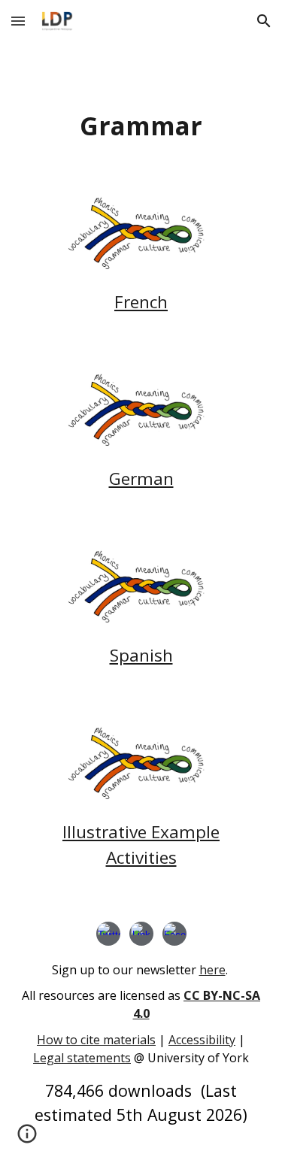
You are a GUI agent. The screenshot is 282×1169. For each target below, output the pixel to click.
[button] (18, 20)
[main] (141, 125)
